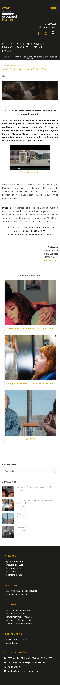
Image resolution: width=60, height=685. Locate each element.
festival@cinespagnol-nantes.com (23, 671)
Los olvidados (23, 527)
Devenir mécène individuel (18, 620)
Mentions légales (14, 574)
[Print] (4, 75)
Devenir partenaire (15, 613)
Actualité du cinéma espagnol (18, 69)
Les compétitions (14, 568)
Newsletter (11, 571)
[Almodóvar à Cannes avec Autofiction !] (30, 302)
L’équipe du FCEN (14, 564)
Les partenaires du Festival (18, 610)
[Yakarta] (30, 412)
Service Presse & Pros (16, 639)
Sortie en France (40, 69)
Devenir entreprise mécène (19, 616)
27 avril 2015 (15, 65)
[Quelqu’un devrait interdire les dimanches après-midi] (30, 357)
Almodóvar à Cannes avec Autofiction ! (30, 328)
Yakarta (30, 439)
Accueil (6, 57)
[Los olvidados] (8, 532)
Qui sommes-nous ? (15, 561)
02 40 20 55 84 (15, 667)
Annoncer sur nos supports (19, 623)
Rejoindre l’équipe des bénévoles (21, 590)
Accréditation (12, 643)
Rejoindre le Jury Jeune (16, 594)
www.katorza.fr (51, 260)
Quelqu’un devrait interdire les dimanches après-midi (31, 383)
